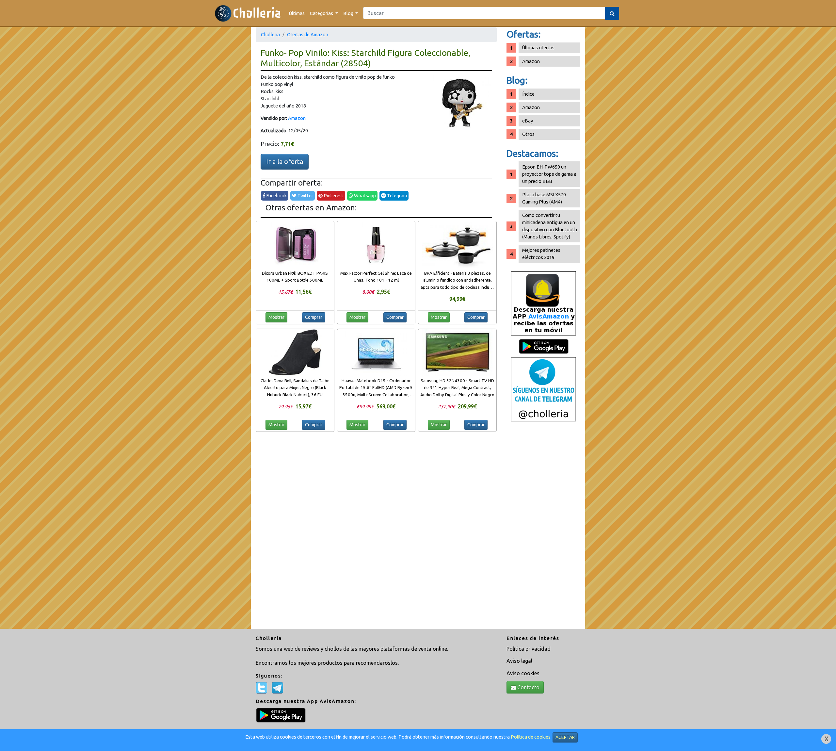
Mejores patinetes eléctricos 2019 (541, 253)
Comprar (313, 317)
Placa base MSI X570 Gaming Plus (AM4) (544, 198)
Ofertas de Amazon (307, 34)
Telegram (396, 195)
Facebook (276, 195)
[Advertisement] (543, 528)
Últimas (297, 13)
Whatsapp (364, 195)
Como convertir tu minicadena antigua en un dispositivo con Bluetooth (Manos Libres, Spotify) (549, 225)
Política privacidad (528, 649)
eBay (527, 120)
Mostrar (276, 317)
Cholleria (270, 34)
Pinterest (333, 195)
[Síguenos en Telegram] (543, 389)
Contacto (527, 687)
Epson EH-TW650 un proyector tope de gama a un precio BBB (549, 174)
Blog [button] (348, 13)
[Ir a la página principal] (247, 13)
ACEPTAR (565, 737)
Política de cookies (531, 737)
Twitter (305, 195)
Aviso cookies (522, 673)
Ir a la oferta (284, 161)
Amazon (297, 118)
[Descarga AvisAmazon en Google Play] (543, 303)
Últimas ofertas (538, 47)
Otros (528, 134)
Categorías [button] (322, 13)
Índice (528, 94)
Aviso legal (519, 661)
